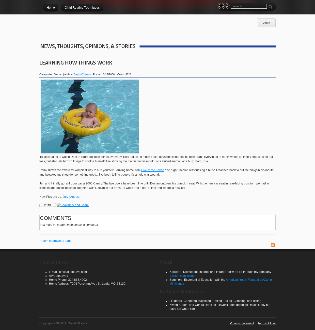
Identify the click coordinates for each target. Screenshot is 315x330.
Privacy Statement (242, 323)
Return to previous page (55, 241)
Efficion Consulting (182, 276)
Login (266, 22)
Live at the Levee (152, 170)
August (74, 196)
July (65, 196)
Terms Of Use (267, 323)
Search (222, 15)
